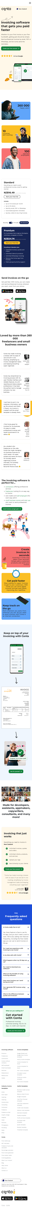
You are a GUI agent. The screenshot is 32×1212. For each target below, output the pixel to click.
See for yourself (15, 771)
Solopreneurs (5, 1073)
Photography (5, 1125)
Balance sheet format (23, 1094)
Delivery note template (23, 1110)
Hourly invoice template (23, 1059)
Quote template (21, 1124)
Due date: (27, 704)
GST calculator (5, 1143)
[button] (11, 1180)
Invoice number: (26, 701)
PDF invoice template (23, 1070)
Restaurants (5, 1075)
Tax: (21, 714)
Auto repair (5, 1094)
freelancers (9, 491)
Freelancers (5, 1056)
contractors (9, 487)
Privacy (3, 1205)
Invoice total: (20, 715)
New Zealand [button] (23, 9)
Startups (4, 1070)
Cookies (8, 1205)
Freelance (4, 1109)
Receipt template (21, 1127)
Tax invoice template (22, 1081)
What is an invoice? (7, 1160)
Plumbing (4, 1127)
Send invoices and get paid (11, 509)
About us (4, 1168)
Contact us (4, 1170)
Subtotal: (20, 713)
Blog (3, 1163)
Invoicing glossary (6, 1157)
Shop (3, 1132)
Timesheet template (22, 1129)
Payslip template (21, 1115)
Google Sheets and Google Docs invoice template (22, 1055)
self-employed (22, 496)
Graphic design (6, 1115)
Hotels (3, 1078)
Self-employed (5, 1065)
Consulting (4, 1104)
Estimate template (22, 1112)
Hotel (3, 1120)
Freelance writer (6, 1112)
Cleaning (4, 1099)
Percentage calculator (7, 1150)
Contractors (5, 1058)
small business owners (13, 500)
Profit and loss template (23, 1118)
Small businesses (6, 1068)
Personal (4, 1122)
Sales (3, 1130)
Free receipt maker (7, 1155)
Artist (3, 1092)
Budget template (21, 1096)
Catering (4, 1097)
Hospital (4, 1117)
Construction (5, 1102)
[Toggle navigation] (29, 3)
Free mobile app (6, 1140)
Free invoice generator (8, 1152)
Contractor (4, 1107)
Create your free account (10, 48)
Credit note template (23, 1107)
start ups (27, 500)
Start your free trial (12, 196)
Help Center (5, 1165)
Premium (4, 1053)
